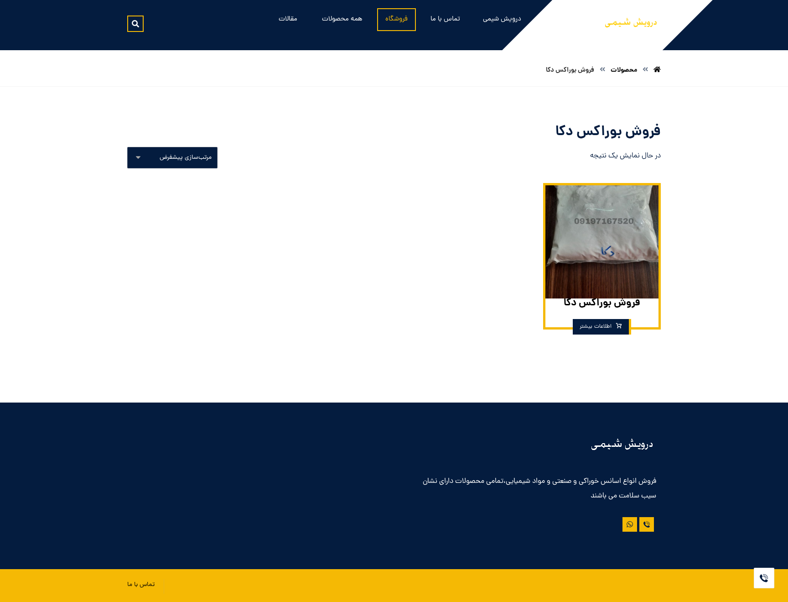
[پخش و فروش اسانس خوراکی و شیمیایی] (631, 24)
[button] (135, 24)
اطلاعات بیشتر (596, 327)
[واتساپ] (629, 524)
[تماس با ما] (646, 524)
